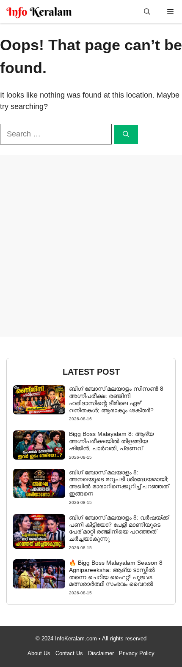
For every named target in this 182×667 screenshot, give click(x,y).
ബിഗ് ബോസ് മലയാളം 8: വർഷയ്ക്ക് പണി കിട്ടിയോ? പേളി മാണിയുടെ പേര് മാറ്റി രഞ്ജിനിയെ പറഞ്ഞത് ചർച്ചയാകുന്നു (119, 528)
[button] (147, 11)
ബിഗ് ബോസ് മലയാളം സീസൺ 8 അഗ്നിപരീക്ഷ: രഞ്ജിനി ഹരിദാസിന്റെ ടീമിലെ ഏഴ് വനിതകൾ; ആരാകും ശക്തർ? (116, 399)
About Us (39, 653)
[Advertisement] (91, 246)
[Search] (126, 134)
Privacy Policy (136, 653)
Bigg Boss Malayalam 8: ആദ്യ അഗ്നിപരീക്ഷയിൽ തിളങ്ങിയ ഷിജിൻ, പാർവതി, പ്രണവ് (111, 441)
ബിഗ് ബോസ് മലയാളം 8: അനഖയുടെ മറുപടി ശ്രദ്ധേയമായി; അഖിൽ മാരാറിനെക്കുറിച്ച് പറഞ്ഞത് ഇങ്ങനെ (118, 483)
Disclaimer (101, 653)
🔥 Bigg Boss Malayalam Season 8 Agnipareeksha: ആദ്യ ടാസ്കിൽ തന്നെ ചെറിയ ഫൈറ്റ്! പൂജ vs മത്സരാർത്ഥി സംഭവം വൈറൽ (116, 573)
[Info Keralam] (39, 11)
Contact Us (69, 653)
